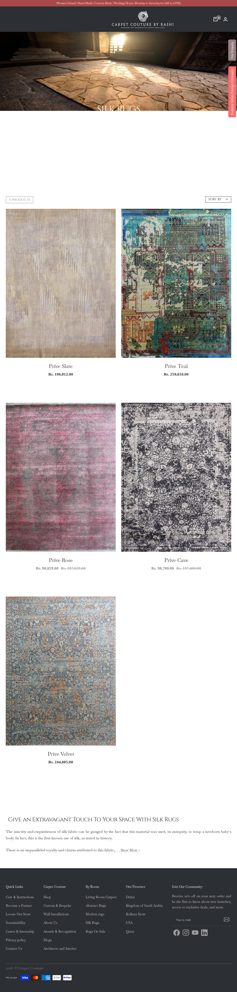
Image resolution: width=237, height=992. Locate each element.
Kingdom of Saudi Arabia (144, 906)
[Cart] (215, 19)
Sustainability (15, 923)
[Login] (225, 19)
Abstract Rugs (96, 906)
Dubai (130, 897)
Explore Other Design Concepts (232, 92)
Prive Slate (61, 366)
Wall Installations (56, 914)
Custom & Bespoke (57, 906)
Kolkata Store (136, 914)
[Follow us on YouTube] (195, 932)
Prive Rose (61, 560)
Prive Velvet (61, 754)
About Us (50, 923)
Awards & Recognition (60, 931)
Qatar (130, 931)
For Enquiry (232, 50)
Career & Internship (20, 931)
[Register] (226, 920)
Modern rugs (95, 914)
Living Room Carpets (101, 897)
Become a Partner (19, 906)
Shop (47, 897)
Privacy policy (16, 940)
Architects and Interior (60, 948)
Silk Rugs (92, 923)
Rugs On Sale (95, 931)
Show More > (130, 850)
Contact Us (14, 948)
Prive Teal (176, 366)
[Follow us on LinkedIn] (204, 932)
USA (129, 923)
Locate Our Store (18, 914)
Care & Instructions (20, 897)
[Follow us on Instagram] (185, 932)
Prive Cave (176, 560)
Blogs (48, 940)
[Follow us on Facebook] (176, 932)
